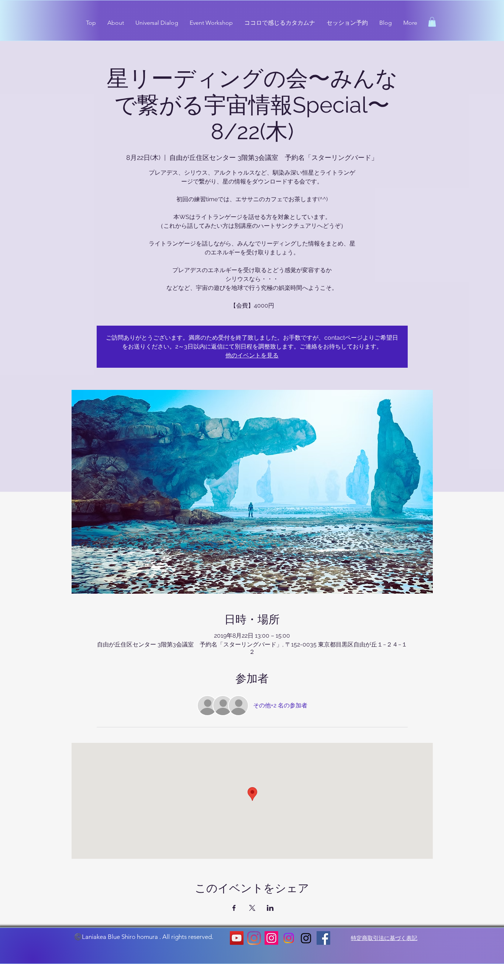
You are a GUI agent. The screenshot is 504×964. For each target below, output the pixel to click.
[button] (432, 22)
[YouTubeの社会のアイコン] (237, 938)
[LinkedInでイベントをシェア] (270, 908)
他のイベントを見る (252, 355)
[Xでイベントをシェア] (252, 908)
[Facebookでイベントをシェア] (234, 908)
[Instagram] (254, 938)
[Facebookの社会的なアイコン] (323, 938)
